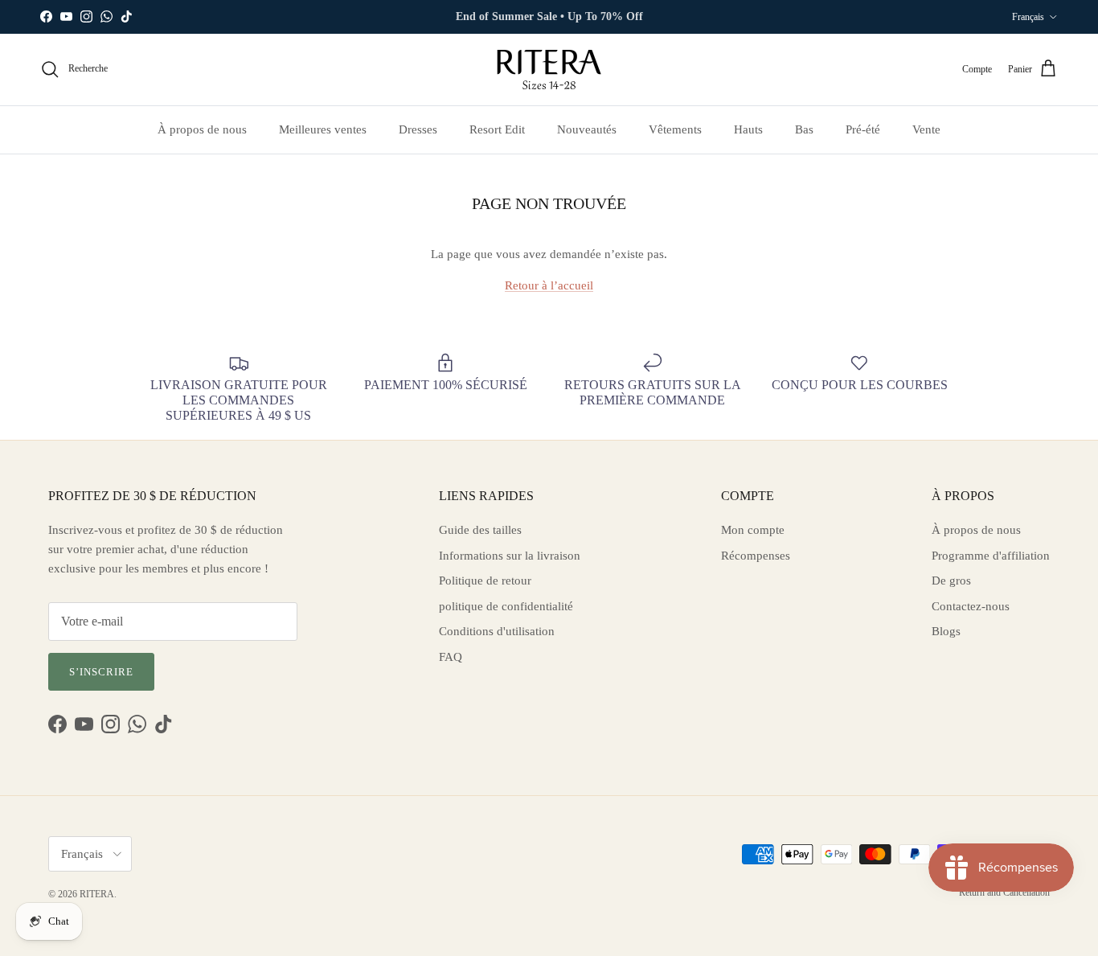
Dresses (418, 129)
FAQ (450, 656)
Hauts (748, 129)
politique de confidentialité (506, 606)
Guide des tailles (480, 529)
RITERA (97, 894)
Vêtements (675, 129)
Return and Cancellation (1004, 892)
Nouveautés (587, 129)
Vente (926, 129)
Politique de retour (485, 580)
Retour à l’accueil (549, 285)
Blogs (946, 631)
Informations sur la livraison (509, 555)
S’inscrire (101, 672)
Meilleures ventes (323, 129)
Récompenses (755, 555)
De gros (951, 580)
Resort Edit (497, 129)
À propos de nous (202, 129)
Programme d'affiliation (991, 555)
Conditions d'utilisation (497, 631)
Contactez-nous (971, 606)
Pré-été (863, 129)
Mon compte (753, 529)
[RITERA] (549, 69)
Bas (804, 129)
